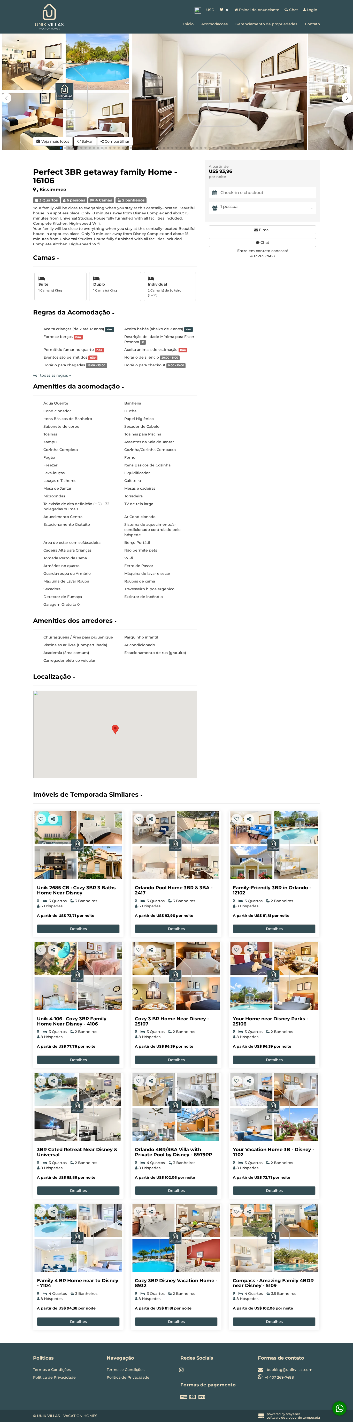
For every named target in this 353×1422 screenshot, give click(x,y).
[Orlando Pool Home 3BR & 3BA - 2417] (176, 845)
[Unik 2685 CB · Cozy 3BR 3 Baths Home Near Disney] (78, 845)
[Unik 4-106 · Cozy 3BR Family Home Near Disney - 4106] (78, 976)
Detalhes (78, 928)
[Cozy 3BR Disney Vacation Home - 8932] (176, 1238)
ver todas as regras (51, 375)
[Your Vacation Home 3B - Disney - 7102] (274, 1107)
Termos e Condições (52, 1369)
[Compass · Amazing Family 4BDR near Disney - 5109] (274, 1238)
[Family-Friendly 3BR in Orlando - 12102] (274, 845)
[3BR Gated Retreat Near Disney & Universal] (78, 1107)
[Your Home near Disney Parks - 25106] (274, 976)
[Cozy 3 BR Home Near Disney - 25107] (176, 976)
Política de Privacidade (54, 1377)
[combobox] (268, 208)
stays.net (293, 1414)
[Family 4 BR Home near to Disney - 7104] (78, 1238)
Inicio (188, 24)
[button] (347, 98)
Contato (312, 24)
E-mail (264, 230)
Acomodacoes (214, 24)
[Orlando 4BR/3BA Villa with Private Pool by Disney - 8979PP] (176, 1107)
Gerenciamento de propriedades (266, 24)
